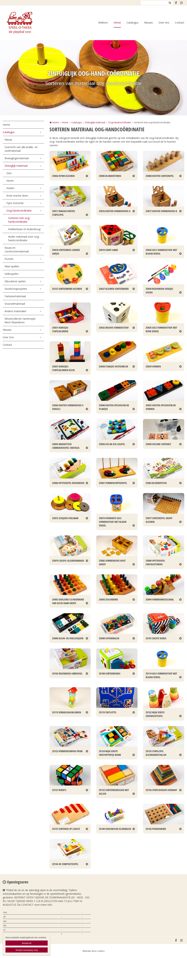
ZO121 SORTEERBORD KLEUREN (67, 288)
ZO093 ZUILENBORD (108, 599)
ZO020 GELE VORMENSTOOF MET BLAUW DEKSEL (161, 251)
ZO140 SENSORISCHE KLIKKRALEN (115, 829)
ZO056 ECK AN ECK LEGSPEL (112, 444)
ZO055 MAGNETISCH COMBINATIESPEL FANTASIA (65, 445)
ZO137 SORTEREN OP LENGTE (66, 829)
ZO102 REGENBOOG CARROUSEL (67, 673)
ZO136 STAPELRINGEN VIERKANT (161, 790)
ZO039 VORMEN (153, 366)
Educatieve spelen (15, 281)
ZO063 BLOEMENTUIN (156, 483)
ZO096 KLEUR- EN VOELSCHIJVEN (67, 638)
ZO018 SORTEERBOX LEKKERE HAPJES (66, 251)
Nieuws (148, 22)
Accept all (26, 943)
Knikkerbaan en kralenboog (24, 229)
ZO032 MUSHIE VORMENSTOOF (114, 327)
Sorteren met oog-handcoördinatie (19, 219)
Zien (9, 173)
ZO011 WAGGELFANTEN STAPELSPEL (63, 212)
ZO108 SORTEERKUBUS (109, 673)
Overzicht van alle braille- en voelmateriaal (21, 148)
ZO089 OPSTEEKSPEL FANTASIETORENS (155, 562)
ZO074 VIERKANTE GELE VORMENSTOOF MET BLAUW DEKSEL (112, 521)
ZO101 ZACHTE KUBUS (156, 638)
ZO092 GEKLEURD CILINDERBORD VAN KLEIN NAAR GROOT (68, 601)
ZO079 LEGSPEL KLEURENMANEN (68, 560)
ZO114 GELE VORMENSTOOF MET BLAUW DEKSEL (161, 675)
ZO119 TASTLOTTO (107, 712)
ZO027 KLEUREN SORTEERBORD (114, 288)
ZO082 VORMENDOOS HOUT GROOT (112, 562)
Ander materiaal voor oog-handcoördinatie (24, 238)
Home (117, 22)
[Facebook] (176, 2)
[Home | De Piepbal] (25, 22)
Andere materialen (15, 311)
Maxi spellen (12, 266)
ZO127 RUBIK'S (59, 790)
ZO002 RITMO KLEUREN (63, 176)
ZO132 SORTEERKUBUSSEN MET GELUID (114, 791)
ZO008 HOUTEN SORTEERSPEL (160, 176)
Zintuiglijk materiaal (16, 165)
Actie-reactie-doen (17, 195)
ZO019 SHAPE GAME (108, 250)
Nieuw (8, 139)
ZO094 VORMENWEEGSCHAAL (160, 599)
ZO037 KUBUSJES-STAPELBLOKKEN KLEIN (63, 368)
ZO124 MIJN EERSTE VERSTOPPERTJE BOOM (110, 753)
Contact (179, 22)
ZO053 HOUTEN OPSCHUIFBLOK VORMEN (161, 407)
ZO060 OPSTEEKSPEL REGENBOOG (68, 483)
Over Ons (8, 337)
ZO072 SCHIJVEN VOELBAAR (65, 518)
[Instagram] (181, 2)
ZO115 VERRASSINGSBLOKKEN (66, 712)
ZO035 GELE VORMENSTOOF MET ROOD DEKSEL (161, 329)
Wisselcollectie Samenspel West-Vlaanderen (20, 320)
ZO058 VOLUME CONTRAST (158, 444)
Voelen (10, 188)
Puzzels (9, 259)
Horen (10, 180)
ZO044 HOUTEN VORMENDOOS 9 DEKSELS (67, 407)
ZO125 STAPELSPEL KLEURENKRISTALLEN (156, 753)
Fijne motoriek (15, 203)
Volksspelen (11, 274)
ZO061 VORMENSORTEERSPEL (113, 483)
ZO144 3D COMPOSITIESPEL (65, 864)
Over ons (164, 22)
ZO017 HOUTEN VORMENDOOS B (161, 211)
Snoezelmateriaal (15, 303)
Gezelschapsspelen (16, 288)
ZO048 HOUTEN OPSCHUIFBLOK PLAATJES (114, 407)
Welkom (103, 22)
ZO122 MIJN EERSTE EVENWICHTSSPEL (155, 714)
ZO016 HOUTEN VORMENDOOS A (114, 211)
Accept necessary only (27, 949)
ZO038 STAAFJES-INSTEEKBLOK (113, 366)
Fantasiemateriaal (15, 296)
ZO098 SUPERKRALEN (109, 638)
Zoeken (170, 3)
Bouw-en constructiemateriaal (17, 249)
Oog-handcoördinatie (19, 210)
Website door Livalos (93, 951)
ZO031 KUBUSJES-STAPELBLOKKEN (60, 329)
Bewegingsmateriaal (17, 158)
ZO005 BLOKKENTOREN (110, 176)
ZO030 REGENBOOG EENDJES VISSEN (159, 290)
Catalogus (132, 22)
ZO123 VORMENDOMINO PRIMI (67, 751)
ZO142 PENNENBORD (156, 829)
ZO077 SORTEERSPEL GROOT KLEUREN (159, 519)
